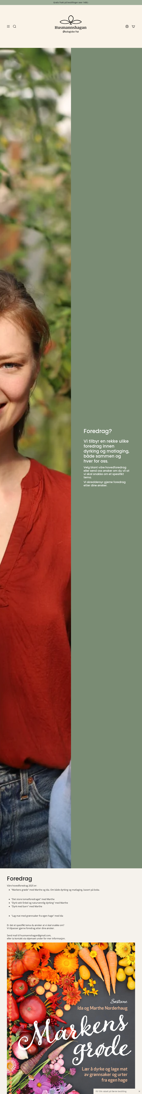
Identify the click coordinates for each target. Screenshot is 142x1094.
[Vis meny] (8, 26)
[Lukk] (139, 1091)
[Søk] (14, 26)
